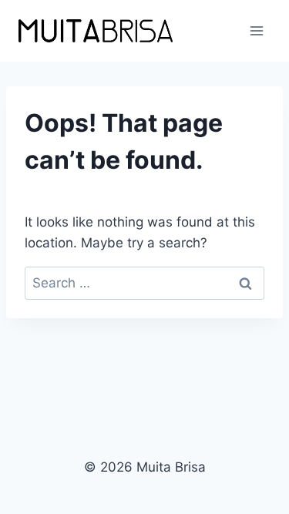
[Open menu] (256, 30)
